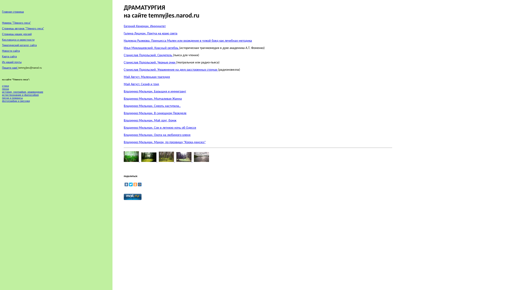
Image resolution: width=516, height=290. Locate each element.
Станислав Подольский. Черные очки (150, 62)
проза (5, 88)
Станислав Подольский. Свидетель (148, 55)
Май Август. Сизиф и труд (141, 84)
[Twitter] (131, 184)
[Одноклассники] (135, 184)
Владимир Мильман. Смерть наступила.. (152, 106)
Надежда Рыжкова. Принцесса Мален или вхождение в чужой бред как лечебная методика (188, 40)
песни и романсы (12, 97)
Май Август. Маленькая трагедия (147, 77)
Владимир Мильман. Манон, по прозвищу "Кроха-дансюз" (165, 142)
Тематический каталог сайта (19, 45)
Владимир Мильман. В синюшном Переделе (155, 113)
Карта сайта (9, 56)
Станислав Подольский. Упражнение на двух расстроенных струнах (171, 69)
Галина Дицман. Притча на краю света (150, 33)
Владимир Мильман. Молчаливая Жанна (153, 98)
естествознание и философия (20, 94)
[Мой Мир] (139, 184)
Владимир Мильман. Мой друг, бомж (150, 120)
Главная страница (13, 11)
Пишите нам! (10, 67)
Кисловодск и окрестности (18, 39)
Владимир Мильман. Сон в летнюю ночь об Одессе (160, 127)
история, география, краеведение (22, 91)
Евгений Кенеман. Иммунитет (145, 26)
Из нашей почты (12, 62)
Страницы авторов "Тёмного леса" (23, 28)
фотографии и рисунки (16, 101)
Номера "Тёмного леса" (16, 22)
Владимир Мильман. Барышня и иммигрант (155, 91)
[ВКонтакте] (126, 184)
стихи (5, 85)
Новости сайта (11, 50)
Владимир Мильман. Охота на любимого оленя (157, 135)
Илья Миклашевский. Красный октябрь (151, 48)
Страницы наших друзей (17, 34)
